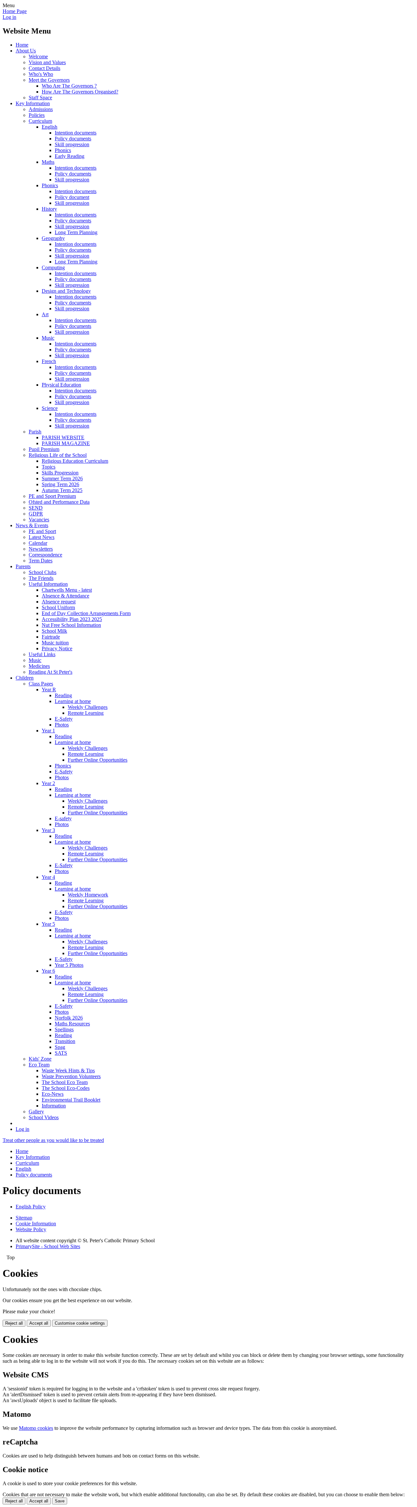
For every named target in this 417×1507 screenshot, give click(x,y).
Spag (60, 1047)
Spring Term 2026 (60, 484)
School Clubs (42, 572)
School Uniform (58, 607)
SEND (36, 508)
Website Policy (31, 1229)
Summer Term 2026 (62, 478)
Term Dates (40, 560)
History (49, 209)
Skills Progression (60, 472)
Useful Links (42, 654)
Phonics (63, 150)
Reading (63, 695)
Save (60, 1501)
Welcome (38, 56)
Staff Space (40, 97)
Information (54, 1105)
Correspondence (45, 554)
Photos (62, 724)
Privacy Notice (57, 648)
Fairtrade (51, 637)
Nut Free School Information (71, 625)
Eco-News (53, 1094)
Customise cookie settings (80, 1323)
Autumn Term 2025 (62, 490)
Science (50, 408)
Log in (9, 17)
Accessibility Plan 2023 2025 (72, 619)
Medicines (39, 666)
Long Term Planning (76, 232)
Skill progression (72, 144)
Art (45, 314)
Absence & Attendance (65, 596)
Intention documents (75, 132)
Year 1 (48, 730)
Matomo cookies (36, 1428)
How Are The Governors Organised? (80, 91)
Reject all (14, 1323)
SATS (61, 1053)
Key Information (33, 103)
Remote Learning (86, 713)
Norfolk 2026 (69, 1018)
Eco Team (39, 1064)
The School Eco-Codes (66, 1088)
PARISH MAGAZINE (66, 443)
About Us (26, 50)
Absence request (59, 601)
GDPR (36, 513)
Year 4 (48, 877)
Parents (23, 566)
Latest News (41, 537)
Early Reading (69, 156)
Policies (37, 115)
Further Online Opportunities (97, 760)
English (49, 127)
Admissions (41, 109)
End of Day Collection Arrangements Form (86, 613)
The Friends (41, 578)
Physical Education (61, 384)
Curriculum (40, 121)
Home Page (15, 11)
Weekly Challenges (88, 707)
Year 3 (48, 830)
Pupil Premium (44, 449)
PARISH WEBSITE (63, 437)
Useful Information (48, 584)
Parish (35, 431)
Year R (49, 689)
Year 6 (48, 971)
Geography (53, 238)
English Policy (31, 1206)
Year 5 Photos (69, 965)
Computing (53, 267)
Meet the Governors (49, 80)
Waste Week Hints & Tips (68, 1070)
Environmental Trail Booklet (71, 1100)
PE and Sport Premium (52, 496)
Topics (48, 467)
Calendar (38, 543)
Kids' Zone (40, 1059)
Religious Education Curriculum (75, 461)
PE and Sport (42, 531)
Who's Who (41, 74)
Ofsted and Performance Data (59, 502)
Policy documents (73, 138)
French (49, 361)
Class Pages (41, 683)
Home (22, 45)
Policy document (72, 197)
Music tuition (55, 642)
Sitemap (24, 1217)
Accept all (38, 1323)
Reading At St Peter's (50, 672)
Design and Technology (66, 291)
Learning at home (73, 701)
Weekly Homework (88, 894)
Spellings (64, 1029)
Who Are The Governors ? (69, 86)
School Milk (54, 631)
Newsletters (41, 549)
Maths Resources (72, 1023)
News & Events (32, 525)
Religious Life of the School (58, 455)
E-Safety (64, 719)
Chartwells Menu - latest (67, 590)
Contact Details (44, 68)
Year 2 (48, 783)
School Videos (44, 1117)
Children (25, 678)
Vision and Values (47, 62)
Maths (48, 162)
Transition (65, 1041)
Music (48, 338)
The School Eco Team (65, 1082)
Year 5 (48, 924)
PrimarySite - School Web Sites (48, 1246)
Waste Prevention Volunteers (71, 1076)
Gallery (36, 1111)
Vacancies (39, 519)
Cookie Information (36, 1223)
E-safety (63, 818)
